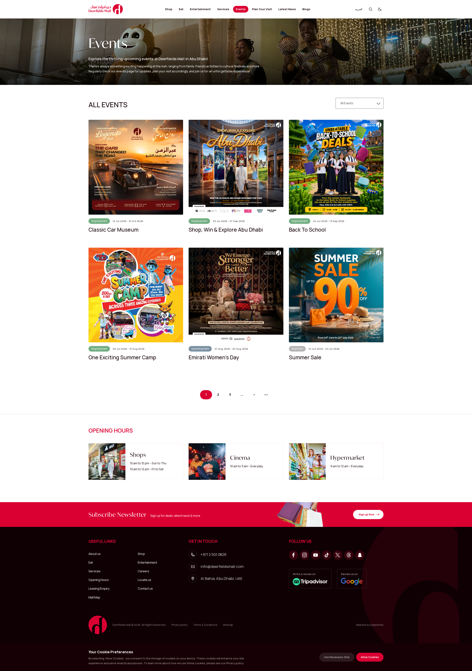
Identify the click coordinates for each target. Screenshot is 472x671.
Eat (181, 9)
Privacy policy (179, 625)
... (242, 395)
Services (223, 9)
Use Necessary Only (337, 657)
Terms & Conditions (205, 625)
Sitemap (228, 625)
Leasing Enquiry (99, 588)
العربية (358, 9)
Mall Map (94, 597)
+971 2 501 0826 (213, 554)
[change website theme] (380, 9)
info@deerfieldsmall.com (222, 566)
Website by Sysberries (370, 625)
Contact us (145, 588)
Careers (143, 571)
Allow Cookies (370, 657)
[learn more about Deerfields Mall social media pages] (293, 555)
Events (241, 9)
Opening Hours (98, 580)
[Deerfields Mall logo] (105, 9)
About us (94, 554)
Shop (168, 9)
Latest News (287, 9)
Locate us (144, 580)
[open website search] (370, 9)
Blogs (306, 9)
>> (266, 395)
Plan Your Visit (262, 9)
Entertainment (200, 9)
